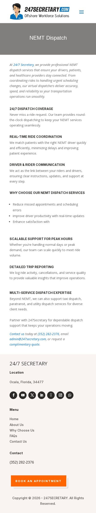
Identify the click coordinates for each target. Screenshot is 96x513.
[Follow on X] (32, 395)
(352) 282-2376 (48, 334)
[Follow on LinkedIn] (41, 395)
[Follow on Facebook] (13, 395)
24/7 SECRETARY (28, 363)
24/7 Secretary (23, 65)
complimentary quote (25, 344)
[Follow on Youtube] (23, 395)
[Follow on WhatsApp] (69, 395)
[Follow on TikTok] (51, 395)
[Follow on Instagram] (60, 395)
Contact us (17, 334)
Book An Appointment (38, 481)
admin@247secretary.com (28, 339)
